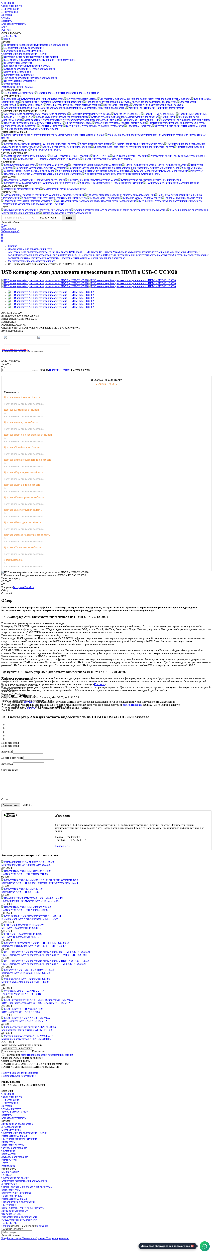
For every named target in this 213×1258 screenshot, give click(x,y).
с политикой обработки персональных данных (46, 1054)
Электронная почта (12, 757)
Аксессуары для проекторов (24, 251)
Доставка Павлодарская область (22, 522)
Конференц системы (12, 1144)
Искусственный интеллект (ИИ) (19, 1219)
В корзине (60, 369)
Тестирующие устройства (45, 258)
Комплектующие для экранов (162, 251)
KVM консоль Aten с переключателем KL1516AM (29, 918)
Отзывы (5, 17)
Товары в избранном (33, 1238)
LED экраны (8, 1204)
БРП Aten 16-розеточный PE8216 (20, 936)
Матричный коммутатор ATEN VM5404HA (26, 1039)
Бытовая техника (11, 1129)
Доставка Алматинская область (22, 409)
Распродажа (8, 1165)
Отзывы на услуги (11, 1108)
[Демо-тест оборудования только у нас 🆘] (205, 1246)
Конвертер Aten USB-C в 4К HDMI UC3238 (26, 972)
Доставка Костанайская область (22, 484)
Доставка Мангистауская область (23, 510)
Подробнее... (62, 846)
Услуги (5, 1162)
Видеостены (8, 1141)
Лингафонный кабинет (14, 1210)
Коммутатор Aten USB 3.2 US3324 (20, 891)
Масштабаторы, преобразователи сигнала (38, 255)
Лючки (183, 251)
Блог (4, 26)
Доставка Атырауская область (21, 422)
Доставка (6, 14)
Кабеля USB (97, 251)
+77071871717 (9, 35)
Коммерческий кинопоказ (16, 1192)
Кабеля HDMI (82, 251)
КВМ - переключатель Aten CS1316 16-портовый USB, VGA (35, 1002)
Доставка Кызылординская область (24, 497)
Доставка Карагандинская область (23, 472)
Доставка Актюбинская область (22, 397)
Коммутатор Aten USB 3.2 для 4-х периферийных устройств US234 (39, 882)
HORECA (7, 1174)
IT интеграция (9, 11)
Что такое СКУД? (11, 1213)
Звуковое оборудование (14, 1156)
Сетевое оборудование (14, 1147)
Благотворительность (13, 23)
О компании (8, 2)
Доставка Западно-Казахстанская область (27, 459)
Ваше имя (6, 751)
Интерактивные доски (85, 258)
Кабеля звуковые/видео (132, 251)
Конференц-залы (10, 1189)
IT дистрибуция (10, 8)
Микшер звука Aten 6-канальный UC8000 (25, 981)
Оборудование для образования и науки (30, 248)
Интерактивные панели (14, 1135)
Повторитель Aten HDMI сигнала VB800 (24, 873)
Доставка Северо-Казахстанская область (27, 535)
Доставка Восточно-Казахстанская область (28, 434)
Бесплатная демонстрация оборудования (24, 1180)
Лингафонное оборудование (17, 1123)
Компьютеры (8, 1153)
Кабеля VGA (111, 251)
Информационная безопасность (19, 1216)
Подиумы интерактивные (119, 255)
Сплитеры (24, 258)
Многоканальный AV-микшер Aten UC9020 (26, 864)
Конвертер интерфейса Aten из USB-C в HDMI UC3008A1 (34, 945)
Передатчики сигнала (92, 255)
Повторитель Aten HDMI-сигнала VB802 (24, 909)
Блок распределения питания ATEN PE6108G (27, 1030)
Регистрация (8, 228)
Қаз (8, 29)
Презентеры (141, 255)
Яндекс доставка (13, 560)
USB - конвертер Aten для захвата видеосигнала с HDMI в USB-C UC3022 (43, 963)
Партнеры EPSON (11, 1195)
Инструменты (9, 1159)
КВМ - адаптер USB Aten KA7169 (20, 1012)
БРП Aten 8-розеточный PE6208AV (21, 927)
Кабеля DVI (67, 251)
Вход (4, 225)
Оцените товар (9, 770)
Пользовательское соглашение (18, 1075)
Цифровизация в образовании (18, 1201)
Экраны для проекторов (111, 258)
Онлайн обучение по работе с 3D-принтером (26, 1186)
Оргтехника (8, 1150)
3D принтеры (9, 1183)
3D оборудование (11, 1126)
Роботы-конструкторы (160, 255)
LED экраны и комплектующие (19, 1138)
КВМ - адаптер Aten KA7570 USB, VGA (24, 1021)
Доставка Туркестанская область (22, 547)
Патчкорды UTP (71, 255)
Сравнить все (48, 855)
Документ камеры (50, 251)
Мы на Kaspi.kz (10, 1171)
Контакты (6, 20)
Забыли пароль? (10, 231)
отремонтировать (132, 704)
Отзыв (5, 799)
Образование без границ (15, 1177)
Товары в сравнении (57, 1238)
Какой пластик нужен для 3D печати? (22, 1207)
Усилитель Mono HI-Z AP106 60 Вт (21, 993)
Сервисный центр (11, 5)
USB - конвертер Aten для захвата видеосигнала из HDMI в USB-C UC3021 (44, 954)
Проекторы (66, 258)
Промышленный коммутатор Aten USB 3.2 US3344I (30, 900)
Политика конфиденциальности (19, 1072)
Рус (3, 29)
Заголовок (7, 764)
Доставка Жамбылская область (22, 447)
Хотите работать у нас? (14, 1111)
